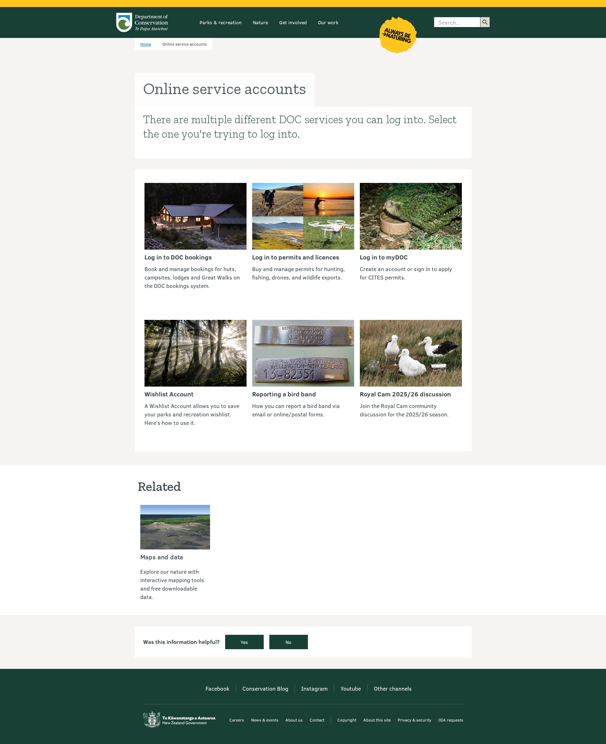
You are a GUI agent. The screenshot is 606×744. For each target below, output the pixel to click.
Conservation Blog (265, 688)
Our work (328, 22)
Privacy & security (414, 720)
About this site (377, 720)
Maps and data (161, 557)
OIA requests (450, 720)
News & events (264, 720)
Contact (317, 720)
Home (145, 44)
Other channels (393, 688)
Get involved (293, 22)
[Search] (485, 22)
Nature (260, 22)
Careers (236, 720)
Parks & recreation (221, 22)
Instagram (314, 688)
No (288, 642)
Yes (244, 642)
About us (294, 720)
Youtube (351, 688)
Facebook (217, 688)
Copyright (346, 720)
